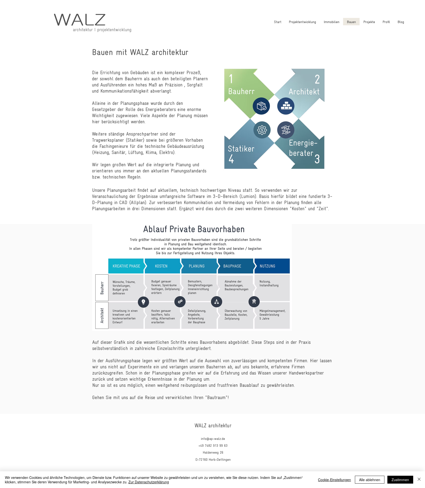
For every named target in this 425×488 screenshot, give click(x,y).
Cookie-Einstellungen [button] (334, 479)
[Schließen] (419, 479)
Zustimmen (400, 479)
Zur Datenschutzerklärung (148, 481)
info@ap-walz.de (213, 438)
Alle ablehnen (369, 479)
